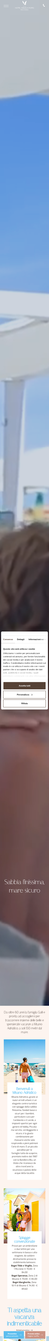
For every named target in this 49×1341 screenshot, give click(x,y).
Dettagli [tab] (20, 639)
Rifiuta (24, 703)
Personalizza (23, 694)
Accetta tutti (24, 686)
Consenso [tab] (8, 639)
